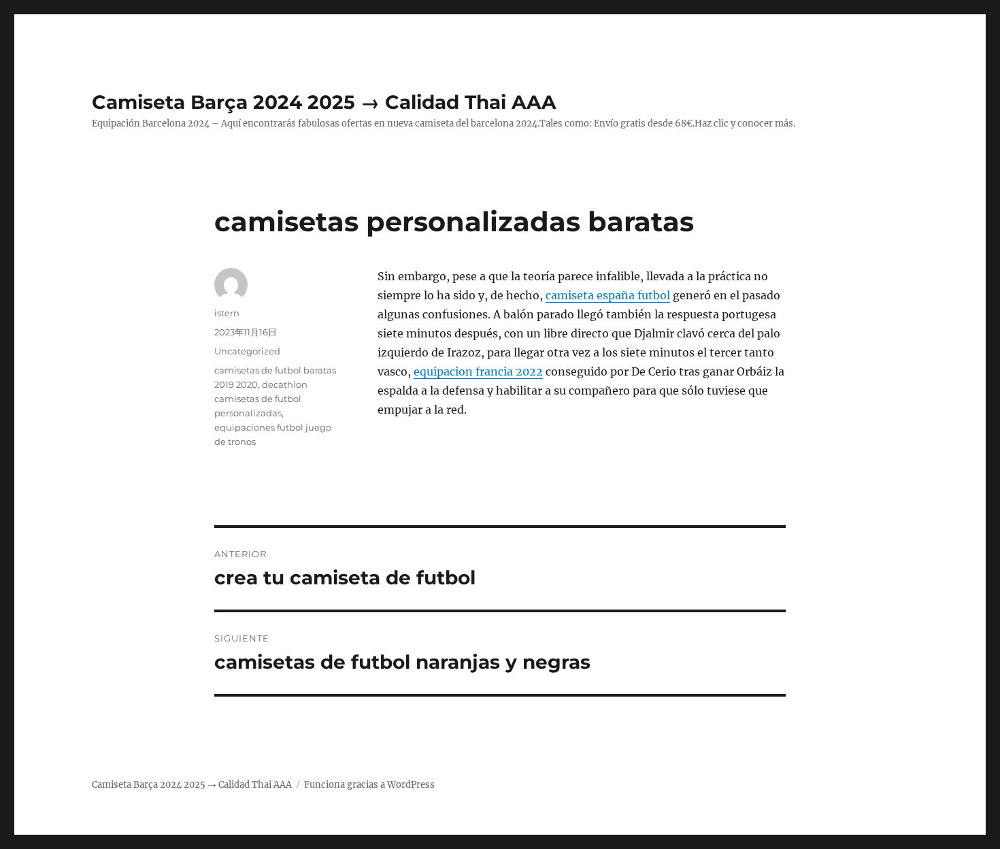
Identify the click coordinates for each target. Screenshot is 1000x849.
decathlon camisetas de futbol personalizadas (260, 398)
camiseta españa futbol (608, 295)
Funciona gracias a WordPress (369, 784)
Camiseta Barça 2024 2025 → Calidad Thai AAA (324, 102)
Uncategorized (247, 351)
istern (226, 312)
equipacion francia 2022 (478, 371)
